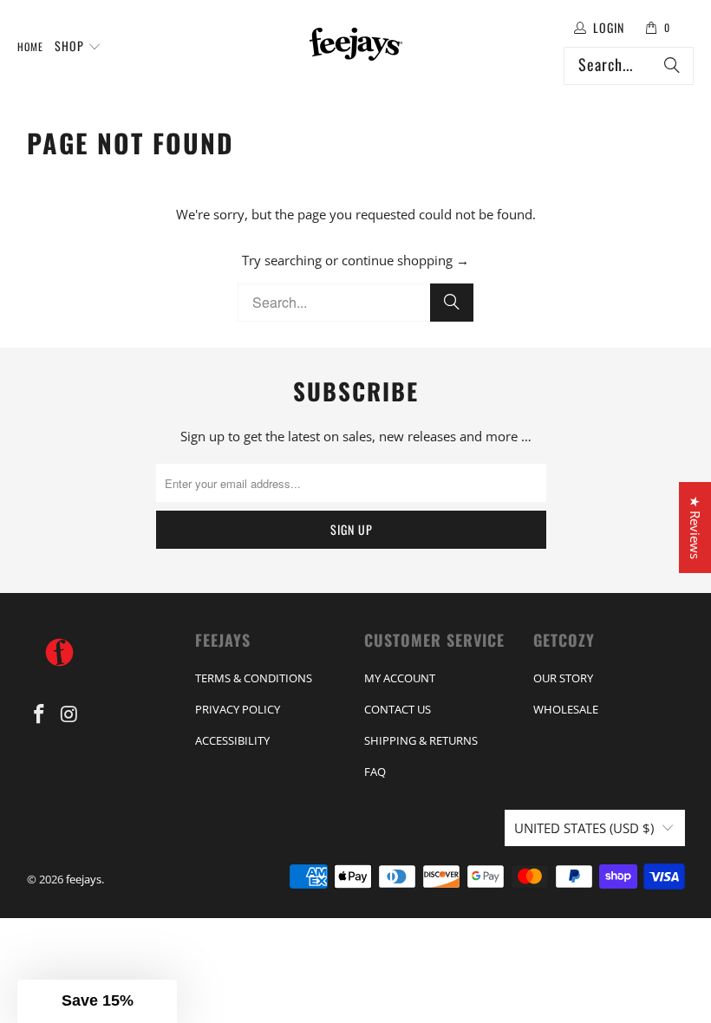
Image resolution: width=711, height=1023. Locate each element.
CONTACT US (397, 709)
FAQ (375, 771)
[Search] (672, 66)
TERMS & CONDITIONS (253, 678)
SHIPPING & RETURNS (421, 740)
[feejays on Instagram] (69, 714)
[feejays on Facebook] (40, 714)
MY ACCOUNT (399, 678)
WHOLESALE (565, 709)
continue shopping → (405, 260)
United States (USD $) (584, 828)
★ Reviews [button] (695, 527)
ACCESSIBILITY (232, 740)
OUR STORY (563, 678)
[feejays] (356, 46)
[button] (78, 46)
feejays (83, 879)
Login (608, 27)
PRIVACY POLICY (237, 709)
